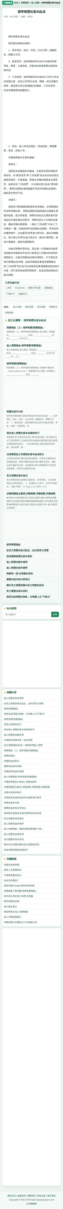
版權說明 (21, 1196)
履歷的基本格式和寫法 (15, 808)
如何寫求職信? (11, 880)
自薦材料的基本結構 (14, 771)
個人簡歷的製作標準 (17, 562)
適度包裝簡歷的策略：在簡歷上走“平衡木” (28, 596)
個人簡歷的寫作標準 (17, 568)
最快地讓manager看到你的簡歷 (19, 885)
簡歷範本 (53, 307)
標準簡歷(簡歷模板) (13, 719)
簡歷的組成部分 (11, 761)
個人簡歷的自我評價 (14, 834)
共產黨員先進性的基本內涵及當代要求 (22, 797)
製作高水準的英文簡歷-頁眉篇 (18, 896)
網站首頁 (11, 1196)
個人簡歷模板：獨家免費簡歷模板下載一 (24, 829)
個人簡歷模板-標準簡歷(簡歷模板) (20, 776)
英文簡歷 (41, 307)
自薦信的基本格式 (13, 792)
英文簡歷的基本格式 (14, 818)
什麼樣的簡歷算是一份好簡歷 (18, 740)
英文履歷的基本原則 (17, 591)
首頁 (16, 3)
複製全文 (23, 294)
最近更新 (51, 1196)
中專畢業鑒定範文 (13, 875)
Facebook (19, 288)
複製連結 (49, 288)
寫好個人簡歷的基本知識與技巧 (19, 729)
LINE (9, 288)
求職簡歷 (9, 312)
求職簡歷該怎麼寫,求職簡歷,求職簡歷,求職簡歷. (27, 787)
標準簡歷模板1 (11, 708)
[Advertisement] (31, 27)
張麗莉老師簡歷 (11, 864)
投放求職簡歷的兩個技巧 (16, 850)
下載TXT (11, 294)
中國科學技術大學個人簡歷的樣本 (20, 782)
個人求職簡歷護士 (13, 917)
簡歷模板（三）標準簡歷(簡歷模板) (21, 750)
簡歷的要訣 (9, 755)
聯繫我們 (31, 1196)
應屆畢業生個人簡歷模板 (16, 911)
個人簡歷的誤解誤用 (14, 735)
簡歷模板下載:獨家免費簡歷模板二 (21, 891)
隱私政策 (41, 1196)
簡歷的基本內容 (11, 802)
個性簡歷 (29, 307)
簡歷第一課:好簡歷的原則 (19, 573)
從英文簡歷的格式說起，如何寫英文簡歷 (27, 550)
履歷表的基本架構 (13, 766)
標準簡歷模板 (13, 544)
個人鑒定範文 (10, 906)
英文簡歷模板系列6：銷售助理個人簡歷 (23, 745)
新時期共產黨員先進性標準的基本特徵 (22, 813)
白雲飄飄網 (31, 1203)
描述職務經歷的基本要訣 (19, 556)
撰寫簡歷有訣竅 (11, 901)
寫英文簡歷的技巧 (13, 724)
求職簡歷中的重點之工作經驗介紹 (20, 922)
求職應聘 (25, 3)
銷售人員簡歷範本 (13, 870)
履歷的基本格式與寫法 (18, 579)
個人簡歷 (35, 3)
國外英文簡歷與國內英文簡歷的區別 (25, 585)
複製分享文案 (34, 288)
